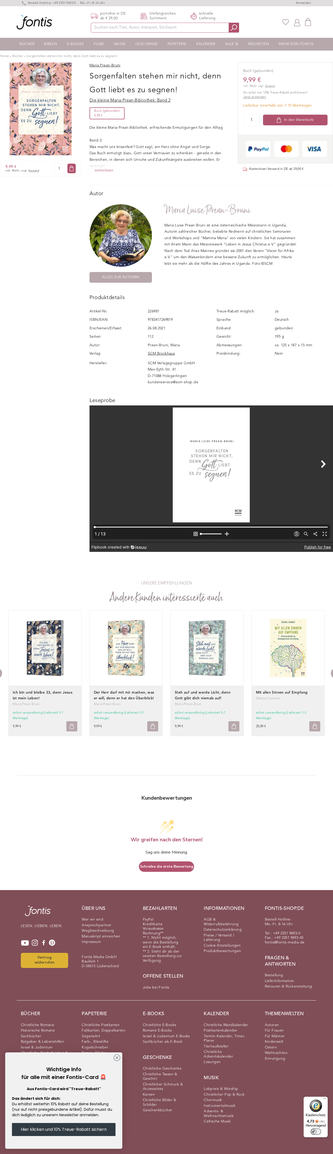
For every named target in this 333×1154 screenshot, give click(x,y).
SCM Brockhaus (161, 353)
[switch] (316, 1131)
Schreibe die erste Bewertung (166, 866)
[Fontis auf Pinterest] (52, 943)
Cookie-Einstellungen (222, 945)
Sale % (231, 44)
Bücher (27, 44)
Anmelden (303, 3)
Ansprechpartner (96, 925)
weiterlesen (104, 170)
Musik (120, 44)
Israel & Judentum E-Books (166, 1036)
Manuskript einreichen (101, 936)
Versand (33, 170)
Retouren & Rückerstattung (288, 986)
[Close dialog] (117, 1057)
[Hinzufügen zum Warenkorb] (71, 726)
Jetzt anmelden (254, 97)
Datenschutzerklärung (223, 929)
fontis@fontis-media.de (285, 942)
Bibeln (50, 44)
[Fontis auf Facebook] (44, 943)
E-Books (75, 44)
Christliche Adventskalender (218, 1054)
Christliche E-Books (159, 1025)
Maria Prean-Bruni (26, 704)
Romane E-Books (157, 1030)
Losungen (212, 1062)
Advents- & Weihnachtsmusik (219, 1113)
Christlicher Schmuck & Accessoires (163, 1087)
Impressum (91, 942)
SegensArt (91, 1036)
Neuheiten (258, 44)
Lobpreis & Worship (221, 1089)
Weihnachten (276, 1053)
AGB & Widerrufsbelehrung (221, 922)
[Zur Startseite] (38, 913)
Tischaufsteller (216, 1046)
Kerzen (149, 1094)
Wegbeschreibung (98, 931)
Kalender (205, 44)
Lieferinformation (279, 981)
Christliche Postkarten (101, 1025)
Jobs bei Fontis (156, 987)
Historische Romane (38, 1030)
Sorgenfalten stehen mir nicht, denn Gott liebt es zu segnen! (72, 56)
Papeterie (177, 44)
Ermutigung (275, 1058)
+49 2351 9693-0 (64, 3)
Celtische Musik (217, 1121)
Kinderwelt (274, 1042)
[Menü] (325, 1100)
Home (4, 56)
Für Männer (275, 1036)
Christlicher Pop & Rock (224, 1094)
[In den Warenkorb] (71, 168)
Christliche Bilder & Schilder (159, 1102)
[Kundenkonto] (297, 22)
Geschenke (146, 44)
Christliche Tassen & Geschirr (160, 1076)
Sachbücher (31, 1036)
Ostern (271, 1047)
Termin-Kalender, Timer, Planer (224, 1038)
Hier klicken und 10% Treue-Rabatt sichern (64, 1129)
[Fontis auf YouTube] (25, 943)
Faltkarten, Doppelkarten (103, 1030)
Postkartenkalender (220, 1030)
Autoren (272, 1025)
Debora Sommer (268, 698)
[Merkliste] (285, 22)
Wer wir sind (92, 919)
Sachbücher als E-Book (162, 1042)
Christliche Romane (37, 1025)
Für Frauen (274, 1030)
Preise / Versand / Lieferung (219, 938)
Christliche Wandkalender (226, 1025)
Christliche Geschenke (162, 1068)
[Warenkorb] (308, 22)
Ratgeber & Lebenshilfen (42, 1042)
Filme (99, 44)
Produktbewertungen (222, 951)
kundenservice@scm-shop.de (173, 382)
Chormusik (213, 1100)
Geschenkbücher (157, 1110)
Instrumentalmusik (219, 1106)
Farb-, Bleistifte (95, 1042)
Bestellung (274, 975)
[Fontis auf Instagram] (35, 943)
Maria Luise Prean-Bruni (207, 210)
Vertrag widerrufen (45, 960)
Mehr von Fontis (296, 44)
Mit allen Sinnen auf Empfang (282, 692)
